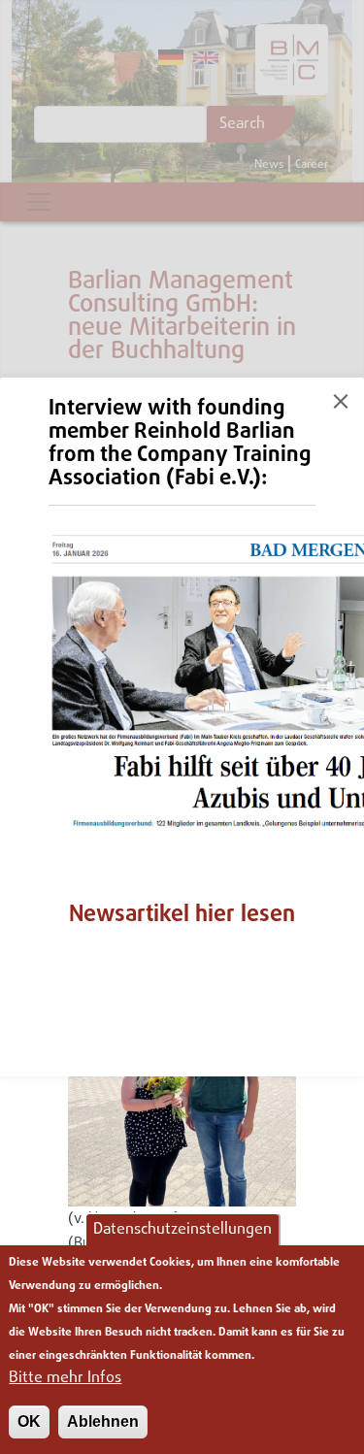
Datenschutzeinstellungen (182, 1229)
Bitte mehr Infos (65, 1378)
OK (29, 1421)
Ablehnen (103, 1421)
